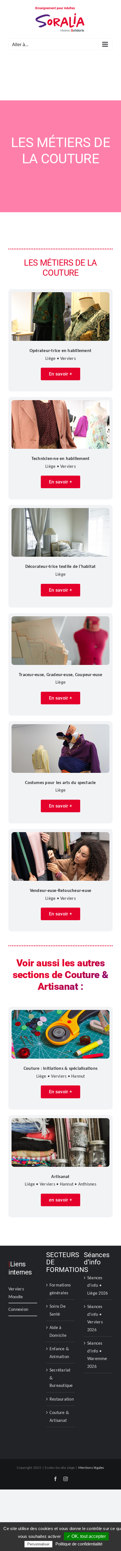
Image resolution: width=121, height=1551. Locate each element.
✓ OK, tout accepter (86, 1536)
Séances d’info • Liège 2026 (97, 1285)
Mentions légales (91, 1467)
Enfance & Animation (59, 1352)
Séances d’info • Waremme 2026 (97, 1354)
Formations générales (60, 1288)
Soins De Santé (58, 1310)
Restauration (61, 1399)
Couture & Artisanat (59, 1416)
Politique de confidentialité (78, 1543)
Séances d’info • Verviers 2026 (95, 1318)
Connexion (18, 1309)
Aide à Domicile (58, 1331)
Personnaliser (38, 1544)
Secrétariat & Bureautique (61, 1377)
